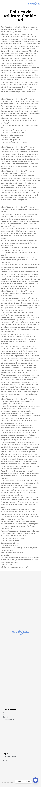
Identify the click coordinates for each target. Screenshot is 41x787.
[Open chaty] (35, 781)
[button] (6, 3)
